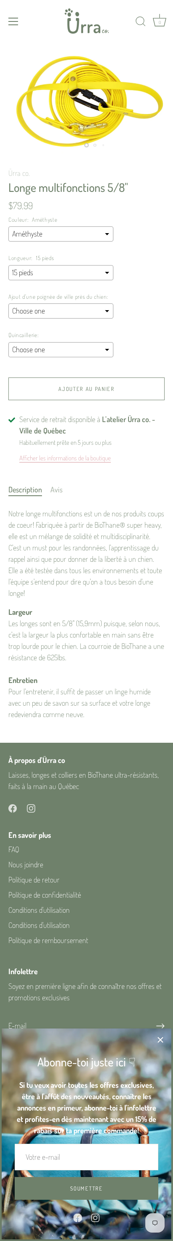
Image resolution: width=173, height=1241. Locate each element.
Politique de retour (34, 879)
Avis (56, 489)
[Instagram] (95, 1216)
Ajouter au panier (86, 388)
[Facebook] (77, 1216)
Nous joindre (25, 864)
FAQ (13, 849)
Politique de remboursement (48, 940)
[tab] (29, 489)
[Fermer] (160, 1039)
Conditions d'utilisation (39, 909)
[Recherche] (140, 22)
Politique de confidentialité (44, 894)
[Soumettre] (160, 1026)
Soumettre (86, 1188)
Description (25, 489)
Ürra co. (19, 173)
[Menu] (13, 21)
